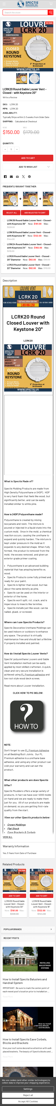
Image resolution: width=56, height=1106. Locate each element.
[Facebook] (5, 176)
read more (8, 996)
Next (52, 893)
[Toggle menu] (4, 4)
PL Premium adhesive (33, 674)
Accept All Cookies (28, 1101)
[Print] (17, 176)
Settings (28, 1088)
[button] (28, 167)
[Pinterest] (29, 176)
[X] (23, 176)
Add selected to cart (35, 212)
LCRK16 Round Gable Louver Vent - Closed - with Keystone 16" (41, 904)
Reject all (28, 1095)
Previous (4, 893)
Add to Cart (14, 896)
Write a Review (10, 97)
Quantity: (8, 143)
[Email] (11, 176)
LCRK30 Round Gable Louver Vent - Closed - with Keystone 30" (14, 904)
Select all (11, 212)
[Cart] (51, 4)
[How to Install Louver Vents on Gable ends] (28, 716)
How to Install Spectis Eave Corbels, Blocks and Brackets (25, 1041)
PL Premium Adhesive (37, 750)
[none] (28, 46)
